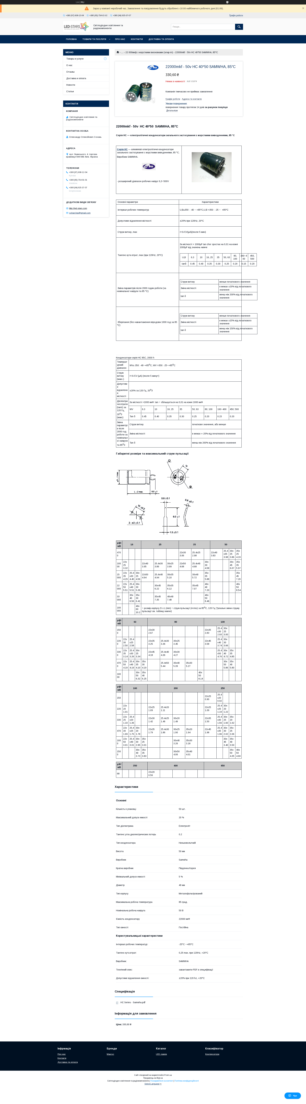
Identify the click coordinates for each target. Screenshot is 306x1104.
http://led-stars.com (78, 208)
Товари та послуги (94, 39)
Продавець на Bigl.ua (153, 1078)
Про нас (120, 39)
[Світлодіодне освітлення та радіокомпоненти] (76, 31)
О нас (69, 65)
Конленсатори (212, 1054)
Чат (295, 1095)
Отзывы (70, 72)
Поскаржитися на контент (161, 1081)
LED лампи (161, 1054)
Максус (110, 1054)
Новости (70, 85)
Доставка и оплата (76, 78)
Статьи (70, 91)
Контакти (137, 39)
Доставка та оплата (161, 39)
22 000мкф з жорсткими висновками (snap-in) (149, 52)
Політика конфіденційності (187, 1081)
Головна (71, 39)
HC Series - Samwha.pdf (132, 1002)
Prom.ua (168, 1075)
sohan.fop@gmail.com (80, 213)
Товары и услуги (75, 58)
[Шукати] (239, 27)
